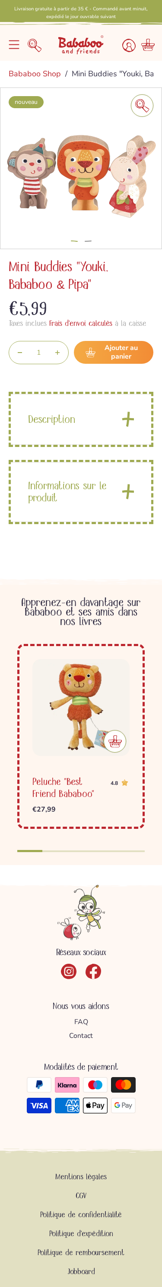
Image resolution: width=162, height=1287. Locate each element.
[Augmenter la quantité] (57, 352)
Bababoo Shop (36, 74)
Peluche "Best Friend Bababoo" (63, 788)
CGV (81, 1195)
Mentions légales (81, 1176)
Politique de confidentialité (81, 1214)
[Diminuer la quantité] (20, 352)
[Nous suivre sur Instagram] (69, 971)
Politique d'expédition (81, 1233)
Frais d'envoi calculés (80, 323)
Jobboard (81, 1271)
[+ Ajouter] (115, 741)
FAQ (81, 1022)
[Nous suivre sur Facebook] (94, 971)
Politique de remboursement (81, 1252)
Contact (81, 1035)
